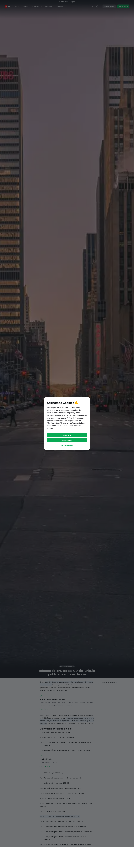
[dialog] (67, 423)
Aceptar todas (67, 435)
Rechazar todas (67, 440)
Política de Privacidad (75, 418)
